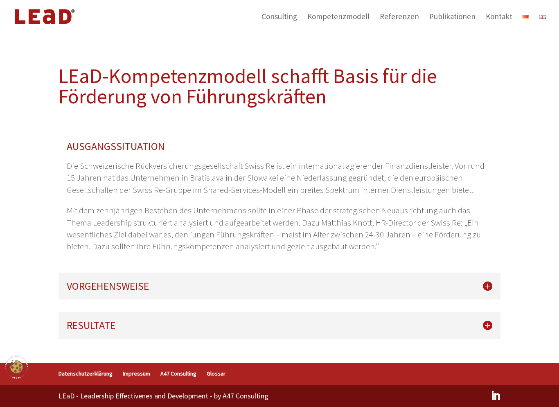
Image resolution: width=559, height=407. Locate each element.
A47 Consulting (178, 373)
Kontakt (499, 17)
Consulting (279, 17)
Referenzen (399, 17)
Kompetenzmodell (338, 17)
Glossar (216, 373)
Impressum (136, 373)
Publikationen (452, 17)
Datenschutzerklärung (86, 373)
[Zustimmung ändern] (16, 367)
